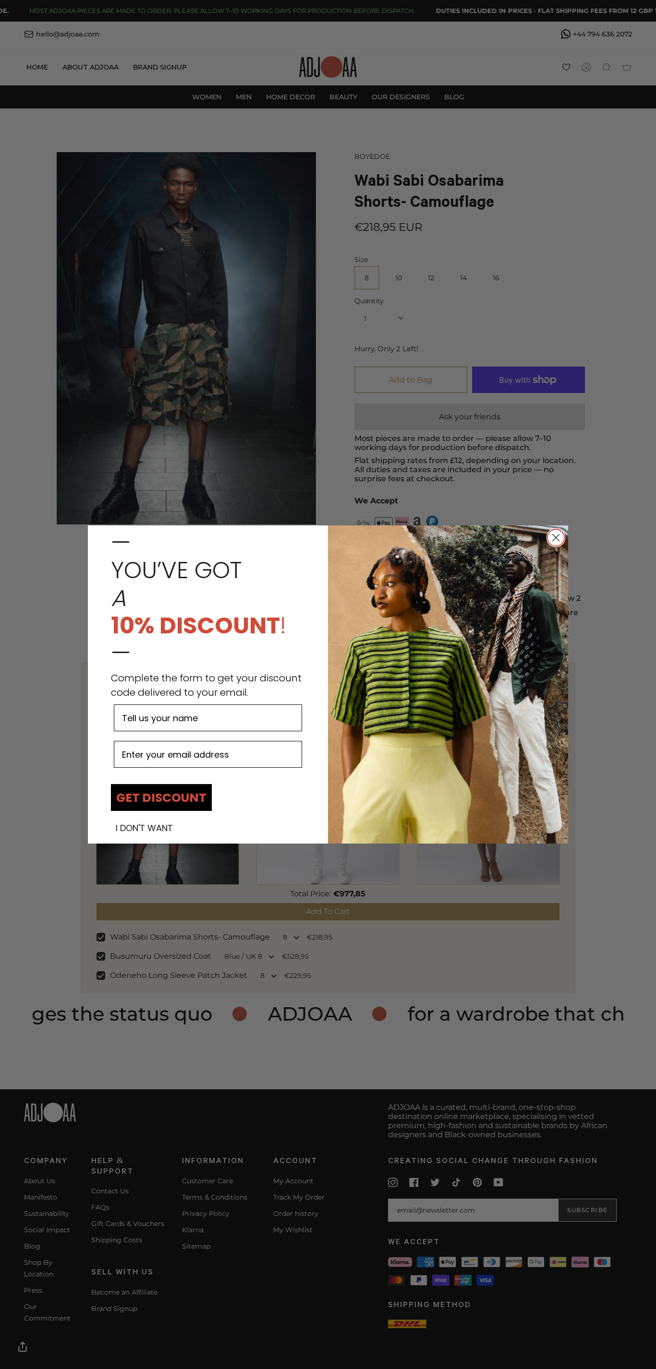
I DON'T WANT (144, 828)
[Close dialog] (555, 537)
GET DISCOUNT (161, 797)
